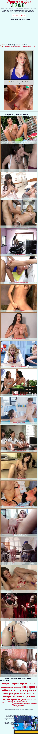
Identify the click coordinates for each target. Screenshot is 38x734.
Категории (15, 15)
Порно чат (22, 15)
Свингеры (4, 48)
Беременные (27, 46)
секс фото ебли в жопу (19, 688)
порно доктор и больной (11, 687)
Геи (34, 46)
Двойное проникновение (12, 46)
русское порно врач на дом (18, 698)
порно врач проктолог (19, 683)
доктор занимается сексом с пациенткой (24, 705)
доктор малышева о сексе (17, 702)
